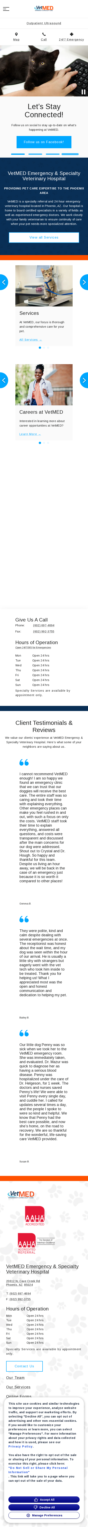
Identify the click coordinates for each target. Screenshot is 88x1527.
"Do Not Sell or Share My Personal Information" (38, 1470)
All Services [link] (28, 339)
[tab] (34, 648)
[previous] (5, 71)
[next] (83, 71)
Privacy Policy (20, 1446)
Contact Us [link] (44, 135)
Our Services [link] (18, 1387)
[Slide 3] (53, 154)
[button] (6, 9)
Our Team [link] (15, 1378)
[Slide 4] (70, 154)
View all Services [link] (44, 237)
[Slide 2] (35, 154)
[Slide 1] (18, 154)
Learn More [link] (28, 434)
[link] (44, 8)
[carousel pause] (83, 91)
